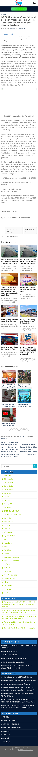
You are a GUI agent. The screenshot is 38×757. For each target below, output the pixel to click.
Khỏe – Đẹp (8, 518)
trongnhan (21, 28)
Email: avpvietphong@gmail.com (14, 662)
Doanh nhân (8, 493)
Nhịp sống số (8, 543)
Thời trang (7, 571)
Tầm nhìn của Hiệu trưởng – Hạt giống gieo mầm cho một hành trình (19, 623)
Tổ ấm (6, 582)
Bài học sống (8, 475)
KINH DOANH (8, 522)
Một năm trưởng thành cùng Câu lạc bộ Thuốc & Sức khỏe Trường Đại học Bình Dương (18, 611)
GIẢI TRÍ (6, 497)
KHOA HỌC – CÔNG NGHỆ (12, 514)
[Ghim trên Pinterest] (24, 429)
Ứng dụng (7, 593)
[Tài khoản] (35, 3)
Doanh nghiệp (8, 489)
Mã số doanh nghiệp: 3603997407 (14, 658)
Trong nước (7, 589)
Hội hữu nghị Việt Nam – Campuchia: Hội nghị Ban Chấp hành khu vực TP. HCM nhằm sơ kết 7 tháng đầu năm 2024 (28, 449)
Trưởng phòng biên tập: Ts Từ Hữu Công (16, 684)
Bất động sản (8, 479)
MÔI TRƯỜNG (8, 532)
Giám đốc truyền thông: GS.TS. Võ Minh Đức (17, 677)
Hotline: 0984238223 (10, 655)
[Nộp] (35, 466)
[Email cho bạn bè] (20, 429)
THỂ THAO (7, 564)
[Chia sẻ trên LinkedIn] (27, 429)
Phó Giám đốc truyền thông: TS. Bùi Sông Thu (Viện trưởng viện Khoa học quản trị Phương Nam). (17, 689)
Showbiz (7, 554)
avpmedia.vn (24, 748)
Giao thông (7, 507)
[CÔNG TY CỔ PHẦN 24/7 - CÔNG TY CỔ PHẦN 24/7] (19, 3)
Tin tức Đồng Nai (9, 579)
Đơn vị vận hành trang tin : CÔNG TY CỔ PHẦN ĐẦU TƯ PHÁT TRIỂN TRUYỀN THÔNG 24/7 (17, 707)
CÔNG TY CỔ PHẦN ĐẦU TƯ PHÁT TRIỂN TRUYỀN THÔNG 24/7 (18, 647)
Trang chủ (5, 34)
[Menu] (2, 3)
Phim (5, 547)
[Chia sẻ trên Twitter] (17, 429)
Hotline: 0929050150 (10, 651)
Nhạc (5, 539)
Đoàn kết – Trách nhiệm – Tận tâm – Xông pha (19, 628)
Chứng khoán (8, 486)
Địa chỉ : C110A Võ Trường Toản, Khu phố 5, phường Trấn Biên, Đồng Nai (16, 667)
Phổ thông (7, 550)
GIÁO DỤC (7, 500)
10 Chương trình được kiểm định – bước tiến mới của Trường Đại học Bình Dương (19, 617)
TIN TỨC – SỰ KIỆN (10, 575)
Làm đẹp (7, 525)
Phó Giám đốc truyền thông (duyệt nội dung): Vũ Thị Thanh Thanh (18, 695)
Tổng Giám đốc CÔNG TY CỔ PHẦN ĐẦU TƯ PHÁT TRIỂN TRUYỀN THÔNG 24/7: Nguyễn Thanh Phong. (18, 701)
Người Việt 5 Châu (10, 536)
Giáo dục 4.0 (8, 504)
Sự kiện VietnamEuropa (11, 557)
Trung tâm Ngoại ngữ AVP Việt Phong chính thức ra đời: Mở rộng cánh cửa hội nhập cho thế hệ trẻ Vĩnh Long (19, 604)
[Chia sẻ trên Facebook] (13, 429)
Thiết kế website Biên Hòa (25, 750)
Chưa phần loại (9, 482)
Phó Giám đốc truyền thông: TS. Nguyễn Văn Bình (19, 681)
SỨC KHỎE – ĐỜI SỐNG (11, 561)
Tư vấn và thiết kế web (11, 750)
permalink (4, 438)
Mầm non (7, 529)
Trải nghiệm (8, 586)
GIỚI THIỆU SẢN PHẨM (11, 511)
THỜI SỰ (3, 14)
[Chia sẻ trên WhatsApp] (10, 429)
